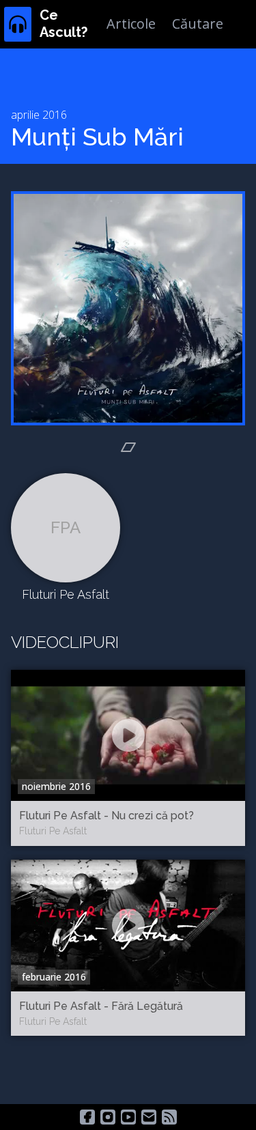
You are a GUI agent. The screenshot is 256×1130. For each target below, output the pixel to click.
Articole (131, 23)
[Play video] (128, 735)
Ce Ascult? (63, 23)
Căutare (197, 23)
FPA (66, 527)
